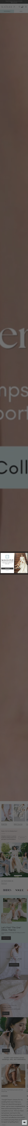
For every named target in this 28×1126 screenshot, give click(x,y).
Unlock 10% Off (7, 568)
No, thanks (7, 570)
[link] (7, 556)
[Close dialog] (26, 553)
